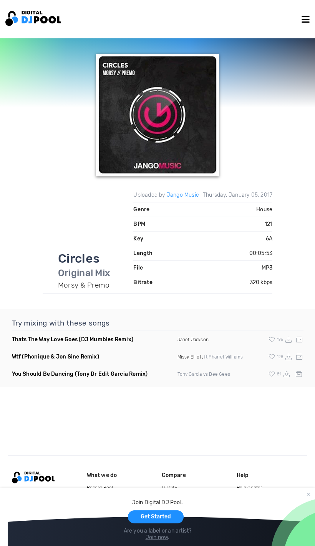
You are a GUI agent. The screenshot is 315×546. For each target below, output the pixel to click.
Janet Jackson (193, 339)
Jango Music (183, 195)
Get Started (156, 516)
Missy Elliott (190, 357)
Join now (157, 537)
